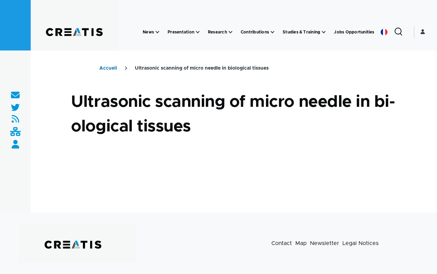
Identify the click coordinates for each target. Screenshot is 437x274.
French (384, 32)
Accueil (108, 68)
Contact (281, 243)
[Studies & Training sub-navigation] (323, 32)
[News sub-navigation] (157, 32)
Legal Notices (360, 243)
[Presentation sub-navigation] (197, 32)
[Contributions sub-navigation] (272, 32)
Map (301, 243)
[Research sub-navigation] (230, 32)
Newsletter (324, 243)
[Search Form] (398, 32)
